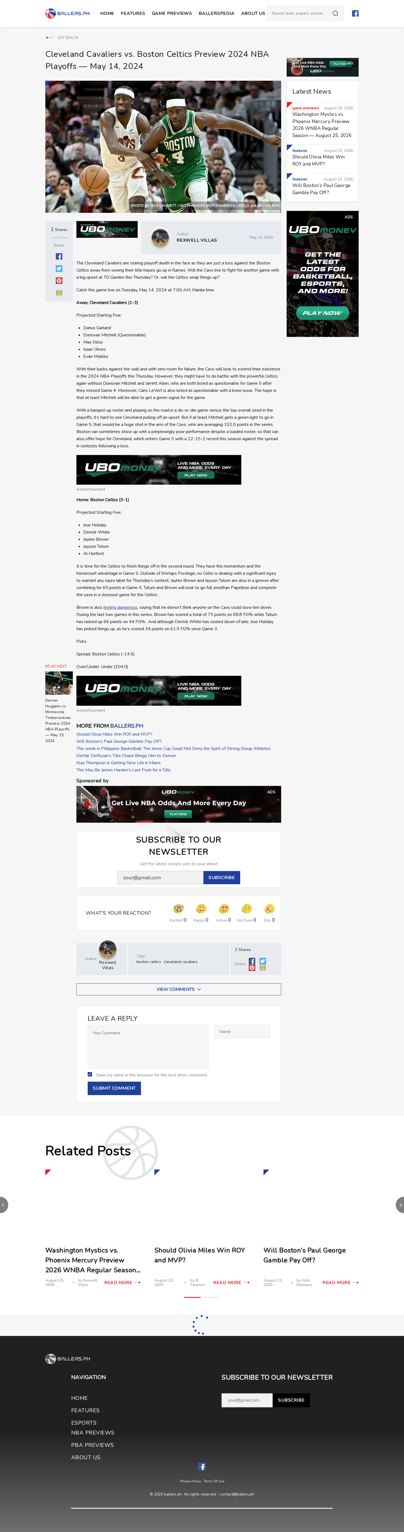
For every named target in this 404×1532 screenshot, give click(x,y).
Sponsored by (92, 781)
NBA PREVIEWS (93, 1432)
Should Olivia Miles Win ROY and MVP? (114, 734)
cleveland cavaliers (181, 961)
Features (133, 13)
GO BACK (68, 37)
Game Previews (172, 13)
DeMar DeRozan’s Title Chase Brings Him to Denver (126, 756)
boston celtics (149, 961)
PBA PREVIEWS (92, 1445)
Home (107, 13)
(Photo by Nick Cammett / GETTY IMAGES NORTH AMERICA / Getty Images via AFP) (205, 205)
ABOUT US (253, 13)
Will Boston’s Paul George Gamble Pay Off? (119, 741)
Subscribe (291, 1400)
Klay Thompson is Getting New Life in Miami (118, 763)
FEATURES (85, 1410)
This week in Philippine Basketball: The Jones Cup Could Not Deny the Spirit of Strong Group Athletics (173, 749)
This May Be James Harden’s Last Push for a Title (123, 770)
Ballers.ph (126, 726)
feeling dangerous (120, 607)
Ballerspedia (217, 13)
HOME (79, 1398)
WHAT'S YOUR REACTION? (118, 913)
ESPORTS (83, 1423)
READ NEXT (56, 666)
